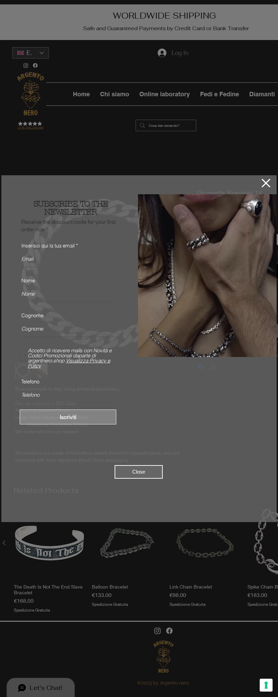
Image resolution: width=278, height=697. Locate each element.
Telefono (30, 381)
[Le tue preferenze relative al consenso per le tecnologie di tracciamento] (266, 685)
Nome (28, 280)
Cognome (32, 315)
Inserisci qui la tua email (48, 245)
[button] (266, 183)
